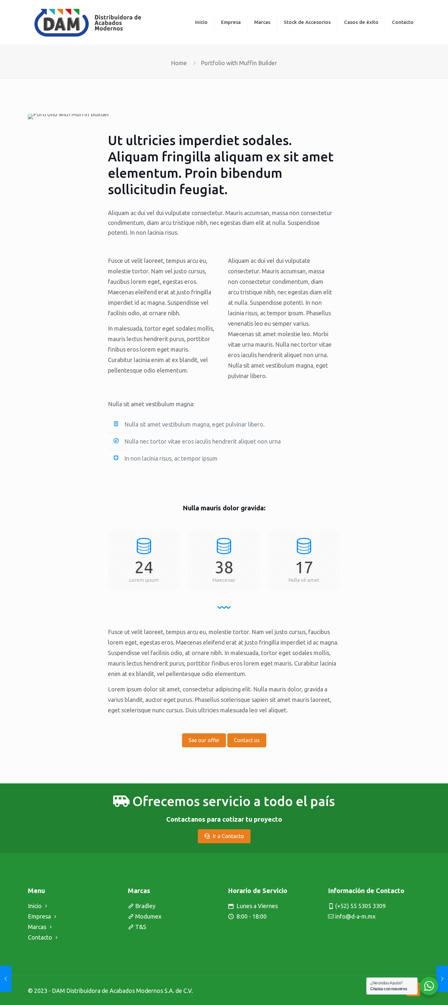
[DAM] (87, 22)
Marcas (37, 926)
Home (179, 63)
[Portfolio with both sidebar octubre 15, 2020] (442, 979)
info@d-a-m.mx (355, 916)
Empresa (39, 916)
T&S (140, 926)
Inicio (35, 906)
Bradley (145, 906)
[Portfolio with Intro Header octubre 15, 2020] (5, 979)
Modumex (148, 916)
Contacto (40, 937)
